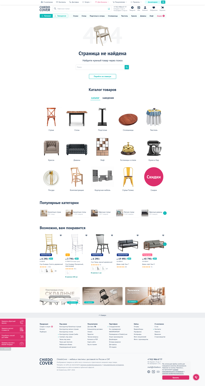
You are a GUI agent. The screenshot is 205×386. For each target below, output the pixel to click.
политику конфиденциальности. (173, 373)
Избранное (153, 10)
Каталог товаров (102, 89)
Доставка (75, 2)
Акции (159, 16)
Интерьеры (137, 334)
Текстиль (124, 16)
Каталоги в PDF (93, 339)
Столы (84, 16)
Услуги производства (116, 337)
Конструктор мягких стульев (68, 329)
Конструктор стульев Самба (68, 334)
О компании (48, 2)
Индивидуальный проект (67, 347)
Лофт (152, 16)
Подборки (43, 332)
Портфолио (138, 332)
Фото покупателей (140, 337)
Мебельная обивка (65, 344)
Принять (176, 378)
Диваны (143, 16)
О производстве (160, 337)
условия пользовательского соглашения (172, 370)
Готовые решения (115, 342)
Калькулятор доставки (95, 329)
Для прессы (113, 344)
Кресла (134, 16)
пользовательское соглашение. (113, 365)
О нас (156, 327)
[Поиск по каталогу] (127, 67)
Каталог (47, 16)
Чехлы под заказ (64, 339)
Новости (157, 332)
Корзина (162, 10)
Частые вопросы (93, 337)
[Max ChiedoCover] (153, 371)
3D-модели (112, 347)
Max (138, 10)
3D (163, 2)
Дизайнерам (152, 2)
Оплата (90, 332)
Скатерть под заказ (65, 337)
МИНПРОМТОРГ (114, 332)
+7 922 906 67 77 (120, 7)
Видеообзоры (138, 329)
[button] (55, 8)
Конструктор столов (66, 332)
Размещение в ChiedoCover (118, 334)
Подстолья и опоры (97, 16)
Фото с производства (141, 339)
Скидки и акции (45, 327)
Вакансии (158, 334)
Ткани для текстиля (65, 342)
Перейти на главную (102, 76)
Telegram (132, 10)
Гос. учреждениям (115, 329)
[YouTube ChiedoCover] (158, 371)
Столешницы (113, 16)
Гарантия (90, 334)
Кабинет (145, 10)
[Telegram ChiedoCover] (148, 371)
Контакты (62, 2)
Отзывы (136, 327)
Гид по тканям (92, 344)
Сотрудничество (114, 327)
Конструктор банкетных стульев (70, 327)
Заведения (61, 16)
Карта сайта (92, 342)
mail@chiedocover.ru (156, 367)
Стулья (75, 16)
